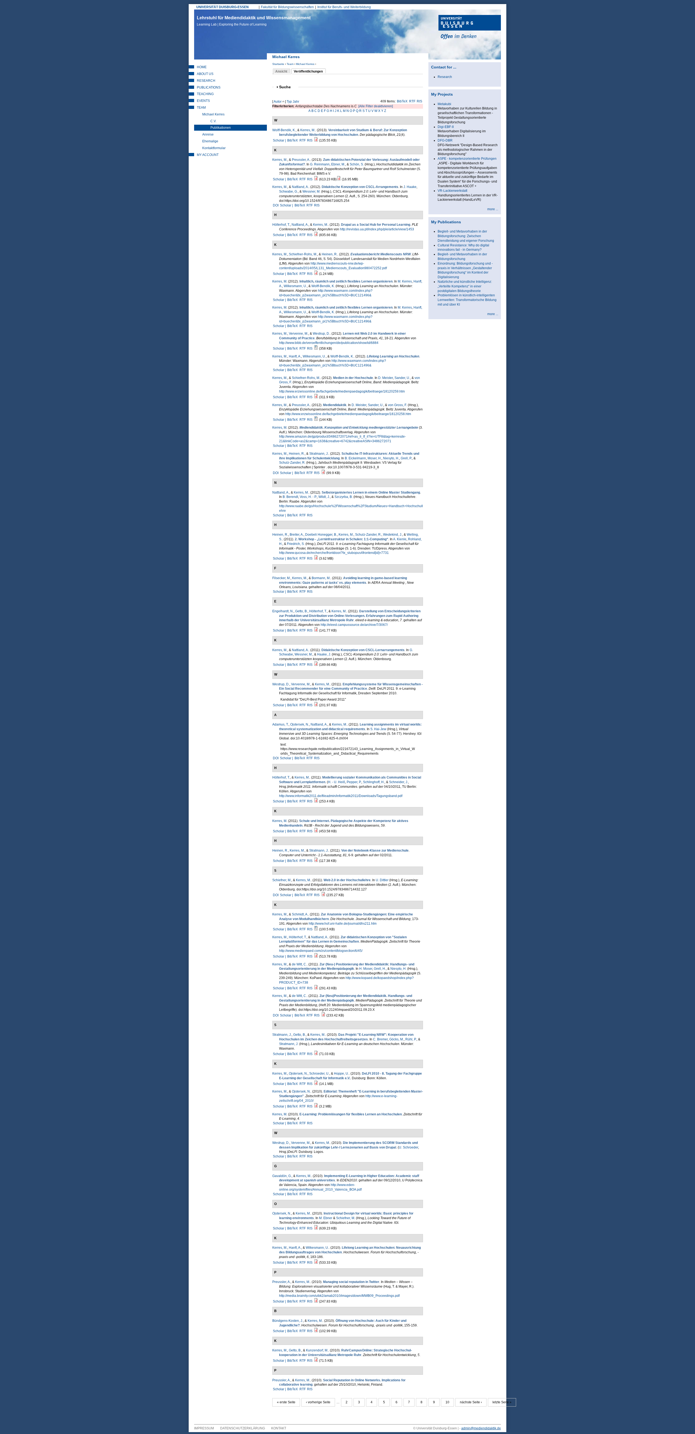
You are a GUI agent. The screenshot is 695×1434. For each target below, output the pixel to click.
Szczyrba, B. (343, 497)
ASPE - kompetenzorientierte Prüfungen (467, 159)
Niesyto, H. (391, 458)
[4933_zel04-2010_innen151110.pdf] (316, 1106)
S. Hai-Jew (378, 729)
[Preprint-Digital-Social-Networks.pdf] (316, 801)
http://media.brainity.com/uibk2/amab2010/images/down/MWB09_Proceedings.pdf (339, 1296)
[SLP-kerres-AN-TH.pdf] (316, 956)
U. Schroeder (408, 1147)
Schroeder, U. (319, 1073)
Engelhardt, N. (282, 611)
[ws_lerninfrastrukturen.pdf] (316, 558)
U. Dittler (382, 880)
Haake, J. (324, 654)
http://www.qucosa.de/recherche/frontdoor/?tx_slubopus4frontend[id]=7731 (334, 553)
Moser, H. (374, 458)
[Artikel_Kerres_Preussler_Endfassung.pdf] (316, 179)
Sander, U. (402, 378)
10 (447, 1402)
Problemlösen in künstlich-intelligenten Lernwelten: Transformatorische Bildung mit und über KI (467, 299)
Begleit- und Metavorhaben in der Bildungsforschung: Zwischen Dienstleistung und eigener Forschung (466, 236)
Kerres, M (279, 281)
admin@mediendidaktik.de (481, 1428)
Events (203, 101)
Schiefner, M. (281, 880)
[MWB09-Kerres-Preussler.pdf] (316, 1301)
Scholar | (280, 140)
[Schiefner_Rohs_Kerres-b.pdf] (316, 397)
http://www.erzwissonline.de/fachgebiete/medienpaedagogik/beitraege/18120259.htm (342, 391)
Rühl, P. (410, 1039)
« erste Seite (286, 1402)
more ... (492, 209)
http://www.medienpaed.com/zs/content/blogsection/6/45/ (320, 951)
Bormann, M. (321, 578)
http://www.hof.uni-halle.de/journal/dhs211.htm (343, 923)
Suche (287, 87)
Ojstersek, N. (299, 724)
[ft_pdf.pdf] (316, 1361)
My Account (208, 155)
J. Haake (409, 187)
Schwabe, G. (288, 191)
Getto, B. (301, 611)
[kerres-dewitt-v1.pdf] (316, 988)
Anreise (208, 134)
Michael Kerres (305, 63)
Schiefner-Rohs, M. (303, 254)
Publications (208, 87)
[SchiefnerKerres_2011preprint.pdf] (323, 895)
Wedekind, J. (392, 534)
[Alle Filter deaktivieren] (375, 106)
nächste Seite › (471, 1402)
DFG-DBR (445, 140)
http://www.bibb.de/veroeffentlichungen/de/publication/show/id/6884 (328, 343)
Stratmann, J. (318, 454)
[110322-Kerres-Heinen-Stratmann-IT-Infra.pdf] (323, 473)
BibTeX (402, 101)
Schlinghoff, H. (373, 782)
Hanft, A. (295, 356)
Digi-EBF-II (446, 127)
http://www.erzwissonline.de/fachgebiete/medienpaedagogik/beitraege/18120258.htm (348, 414)
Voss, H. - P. (308, 497)
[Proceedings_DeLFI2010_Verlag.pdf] (316, 1084)
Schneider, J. (398, 782)
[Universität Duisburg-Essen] (469, 27)
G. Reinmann (320, 164)
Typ (289, 101)
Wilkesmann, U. (295, 286)
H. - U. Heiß (336, 782)
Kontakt (278, 1428)
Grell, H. (380, 969)
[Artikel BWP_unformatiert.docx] (316, 348)
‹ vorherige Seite (318, 1402)
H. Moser (365, 969)
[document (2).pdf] (323, 1015)
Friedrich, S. (296, 544)
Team (290, 63)
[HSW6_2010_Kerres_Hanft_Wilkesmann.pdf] (316, 1262)
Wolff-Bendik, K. (284, 130)
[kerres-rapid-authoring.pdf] (316, 630)
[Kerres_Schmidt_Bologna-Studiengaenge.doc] (316, 929)
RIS (419, 101)
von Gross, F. (397, 405)
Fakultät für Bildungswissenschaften (287, 7)
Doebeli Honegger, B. (321, 534)
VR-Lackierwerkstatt (452, 191)
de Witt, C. (299, 964)
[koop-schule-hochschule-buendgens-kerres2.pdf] (316, 1331)
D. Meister (385, 378)
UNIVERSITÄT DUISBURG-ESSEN (222, 7)
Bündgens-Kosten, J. (287, 1321)
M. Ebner (325, 1218)
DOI (276, 205)
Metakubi (444, 104)
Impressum (204, 1428)
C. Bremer (380, 1039)
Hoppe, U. (341, 1073)
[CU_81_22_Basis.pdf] (316, 861)
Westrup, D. (321, 333)
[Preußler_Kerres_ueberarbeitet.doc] (316, 420)
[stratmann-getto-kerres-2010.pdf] (316, 1054)
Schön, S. (357, 164)
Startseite (278, 63)
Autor (278, 101)
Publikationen (220, 128)
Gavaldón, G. (282, 1176)
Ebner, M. (338, 164)
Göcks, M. (396, 1039)
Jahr (296, 101)
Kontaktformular (214, 148)
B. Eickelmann (355, 458)
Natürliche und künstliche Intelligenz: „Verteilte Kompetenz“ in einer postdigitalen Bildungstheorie (465, 286)
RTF (412, 101)
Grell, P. (406, 458)
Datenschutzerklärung (242, 1428)
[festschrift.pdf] (339, 179)
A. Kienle (399, 539)
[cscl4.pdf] (316, 665)
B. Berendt (290, 497)
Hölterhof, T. (281, 225)
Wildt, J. (324, 497)
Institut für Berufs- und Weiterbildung (344, 7)
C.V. (213, 121)
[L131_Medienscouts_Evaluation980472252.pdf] (316, 274)
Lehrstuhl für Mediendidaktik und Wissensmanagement (254, 20)
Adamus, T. (280, 724)
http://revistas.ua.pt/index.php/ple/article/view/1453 (377, 229)
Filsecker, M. (281, 578)
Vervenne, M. (298, 333)
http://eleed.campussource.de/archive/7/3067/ (354, 625)
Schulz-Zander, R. (292, 463)
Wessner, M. (311, 191)
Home (202, 67)
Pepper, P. (354, 782)
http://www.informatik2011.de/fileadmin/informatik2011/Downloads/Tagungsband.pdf (340, 796)
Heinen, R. (329, 254)
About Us (205, 74)
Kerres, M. (307, 130)
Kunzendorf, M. (317, 1350)
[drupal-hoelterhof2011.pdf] (316, 235)
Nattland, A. (300, 187)
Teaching (205, 94)
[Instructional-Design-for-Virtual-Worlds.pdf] (316, 1228)
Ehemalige (210, 141)
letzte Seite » (501, 1402)
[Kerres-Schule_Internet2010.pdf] (316, 831)
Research (206, 81)
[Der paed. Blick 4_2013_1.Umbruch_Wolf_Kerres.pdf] (316, 140)
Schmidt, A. (300, 914)
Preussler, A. (301, 160)
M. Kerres (405, 281)
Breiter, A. (297, 534)
